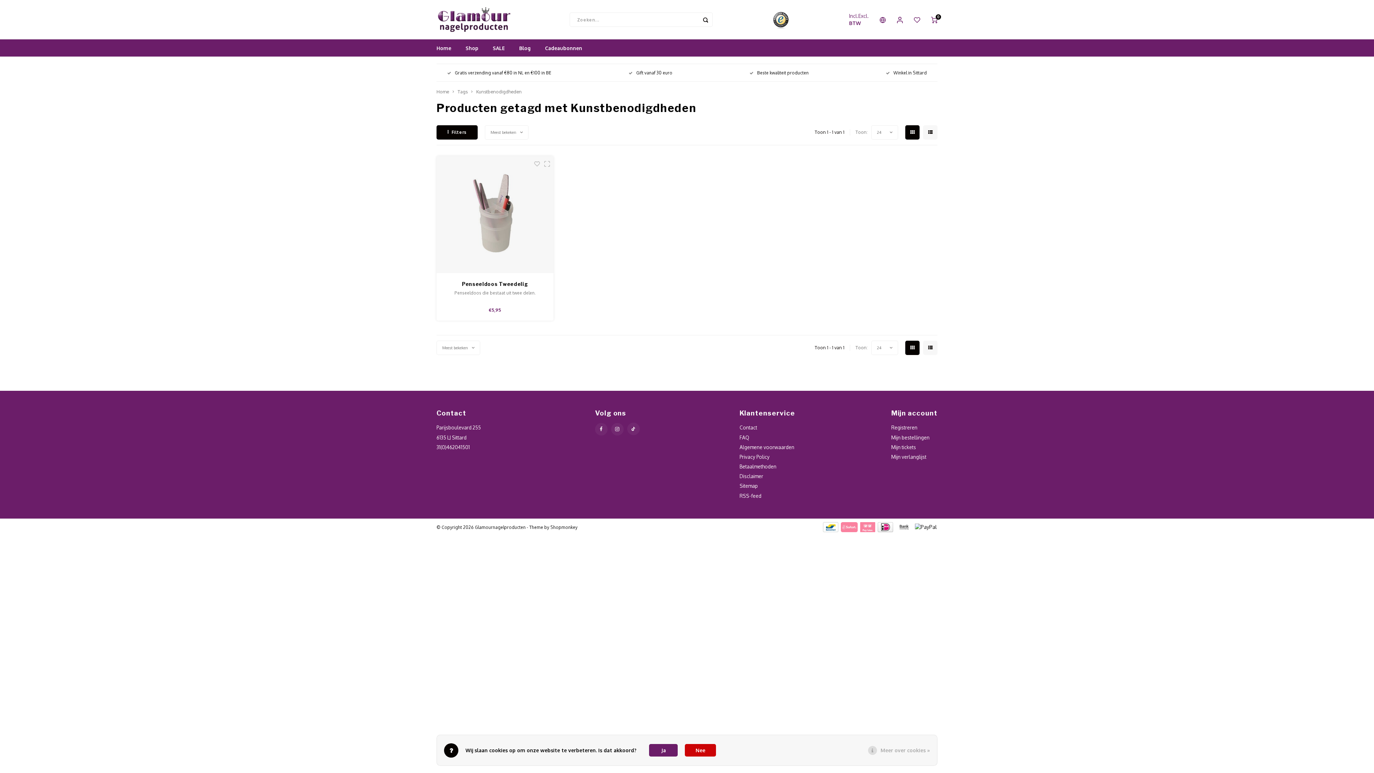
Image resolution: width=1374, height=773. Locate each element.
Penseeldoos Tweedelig (495, 284)
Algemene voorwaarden (767, 447)
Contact (748, 427)
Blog (525, 48)
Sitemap (749, 486)
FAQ (744, 437)
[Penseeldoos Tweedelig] (495, 214)
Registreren (904, 427)
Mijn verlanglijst (908, 457)
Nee (700, 750)
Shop (472, 48)
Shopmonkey (564, 527)
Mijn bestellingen (910, 437)
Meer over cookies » (905, 750)
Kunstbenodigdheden (499, 91)
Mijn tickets (903, 447)
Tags (463, 91)
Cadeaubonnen (563, 48)
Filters (459, 132)
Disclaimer (751, 476)
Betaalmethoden (758, 466)
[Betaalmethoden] (830, 527)
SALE (499, 48)
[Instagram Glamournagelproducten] (617, 429)
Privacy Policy (755, 457)
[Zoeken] (705, 20)
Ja (663, 750)
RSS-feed (750, 496)
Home (444, 48)
